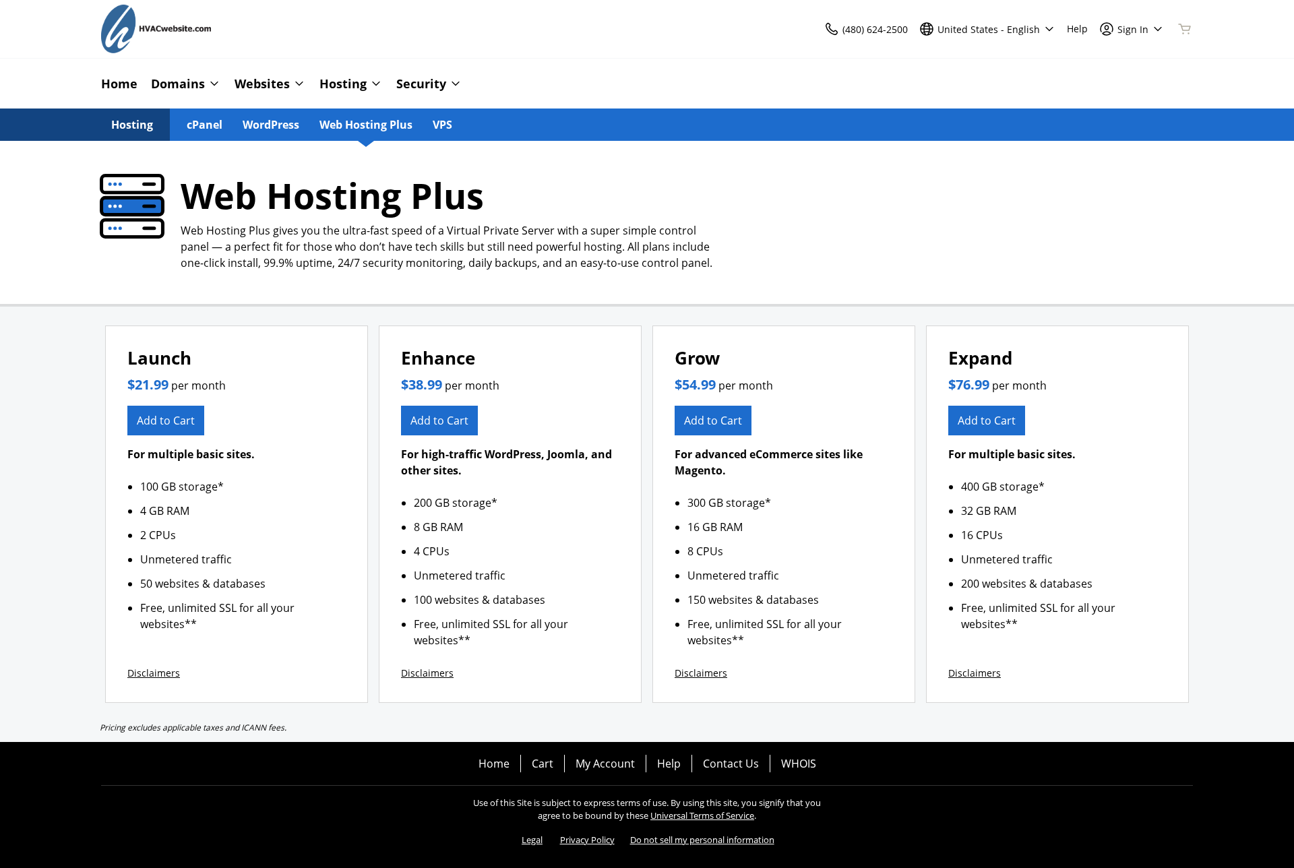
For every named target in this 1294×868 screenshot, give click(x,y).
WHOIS (798, 763)
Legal (532, 840)
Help (669, 763)
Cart (542, 763)
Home (494, 763)
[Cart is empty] (1185, 29)
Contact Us (731, 763)
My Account (605, 763)
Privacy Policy (587, 840)
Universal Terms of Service (702, 815)
